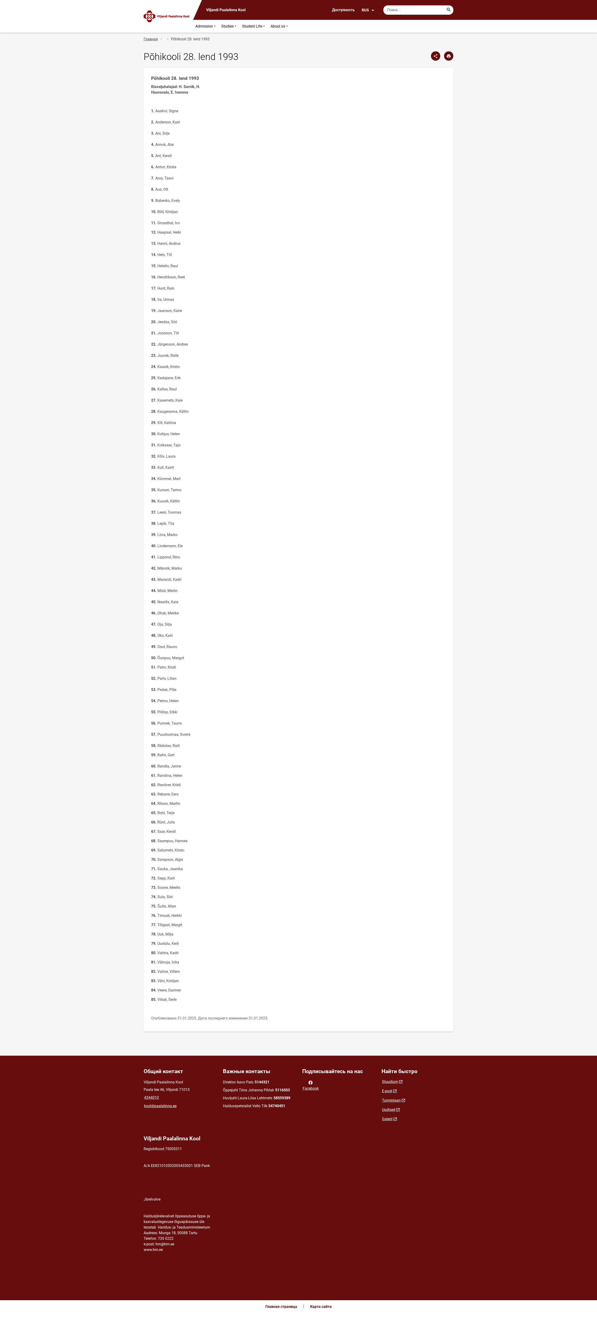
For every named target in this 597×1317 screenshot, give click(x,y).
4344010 (151, 1097)
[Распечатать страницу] (448, 56)
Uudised (388, 1109)
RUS (365, 10)
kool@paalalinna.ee (160, 1106)
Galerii (387, 1119)
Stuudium (390, 1081)
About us (278, 26)
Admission (204, 26)
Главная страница (281, 1306)
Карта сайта (321, 1306)
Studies (227, 26)
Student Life (252, 26)
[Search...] (449, 10)
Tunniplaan (391, 1100)
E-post (387, 1091)
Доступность (343, 10)
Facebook (311, 1088)
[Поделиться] (435, 56)
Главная (151, 39)
